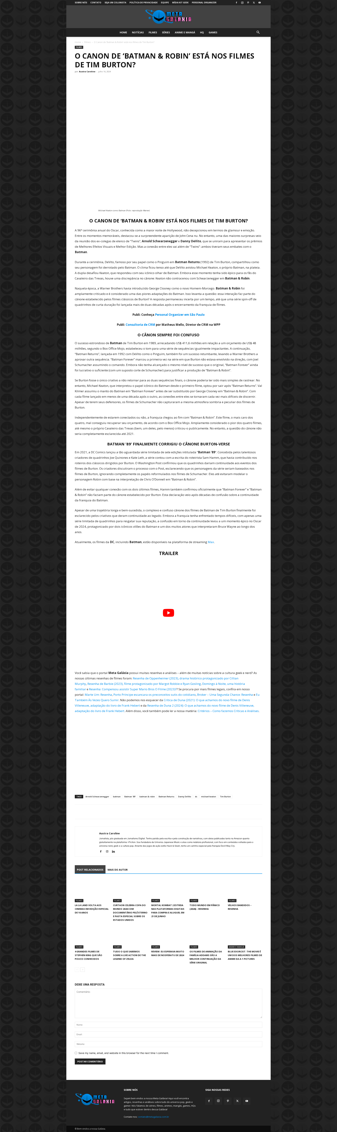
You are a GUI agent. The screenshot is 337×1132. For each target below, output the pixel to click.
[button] (258, 32)
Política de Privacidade (144, 2)
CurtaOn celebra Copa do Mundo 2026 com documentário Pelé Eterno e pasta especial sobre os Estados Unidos (130, 912)
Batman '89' (130, 796)
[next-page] (82, 969)
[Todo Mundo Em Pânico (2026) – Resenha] (207, 890)
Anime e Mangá (185, 32)
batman (117, 796)
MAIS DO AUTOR (118, 869)
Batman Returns (166, 796)
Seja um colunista (115, 2)
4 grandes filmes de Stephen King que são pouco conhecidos (88, 955)
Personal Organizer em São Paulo (180, 315)
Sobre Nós (81, 2)
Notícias (138, 32)
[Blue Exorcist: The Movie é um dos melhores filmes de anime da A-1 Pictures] (245, 937)
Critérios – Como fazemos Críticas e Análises (228, 711)
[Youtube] (259, 2)
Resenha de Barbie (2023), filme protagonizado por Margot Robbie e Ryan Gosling (144, 684)
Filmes (153, 32)
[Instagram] (242, 2)
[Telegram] (102, 811)
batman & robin (147, 796)
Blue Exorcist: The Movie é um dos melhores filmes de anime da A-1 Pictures (245, 955)
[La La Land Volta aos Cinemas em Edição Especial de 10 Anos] (92, 890)
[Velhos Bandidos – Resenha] (245, 890)
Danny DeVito (184, 796)
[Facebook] (236, 2)
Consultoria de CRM (140, 325)
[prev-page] (77, 969)
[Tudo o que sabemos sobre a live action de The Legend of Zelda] (130, 937)
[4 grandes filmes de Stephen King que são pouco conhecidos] (92, 937)
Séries (166, 32)
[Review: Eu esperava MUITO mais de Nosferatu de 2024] (168, 937)
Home (123, 32)
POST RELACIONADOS (90, 869)
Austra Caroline (87, 71)
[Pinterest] (248, 2)
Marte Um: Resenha (98, 695)
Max (211, 542)
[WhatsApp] (94, 811)
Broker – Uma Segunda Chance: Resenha (225, 695)
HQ (202, 32)
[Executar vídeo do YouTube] (168, 613)
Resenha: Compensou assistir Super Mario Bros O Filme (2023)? (133, 689)
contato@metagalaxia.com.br (153, 1116)
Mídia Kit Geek (180, 2)
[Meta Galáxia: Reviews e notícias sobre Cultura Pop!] (168, 17)
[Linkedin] (115, 852)
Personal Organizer (204, 2)
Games (213, 32)
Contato (95, 2)
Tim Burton (225, 796)
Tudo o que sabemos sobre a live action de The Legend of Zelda (129, 955)
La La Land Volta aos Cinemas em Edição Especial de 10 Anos (92, 909)
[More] (110, 811)
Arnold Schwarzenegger (97, 796)
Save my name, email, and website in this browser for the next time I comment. (123, 1052)
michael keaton (208, 796)
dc (196, 796)
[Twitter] (253, 2)
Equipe (165, 2)
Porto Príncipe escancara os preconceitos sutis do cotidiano (154, 695)
